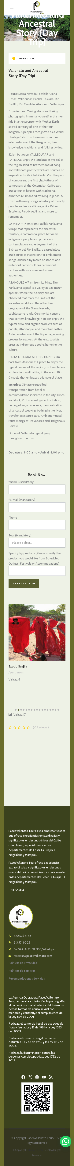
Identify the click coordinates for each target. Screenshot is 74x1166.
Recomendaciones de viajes (27, 978)
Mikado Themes (36, 1149)
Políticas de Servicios (22, 970)
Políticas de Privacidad (23, 963)
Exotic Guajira (18, 666)
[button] (65, 1141)
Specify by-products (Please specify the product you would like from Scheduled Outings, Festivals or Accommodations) (35, 558)
